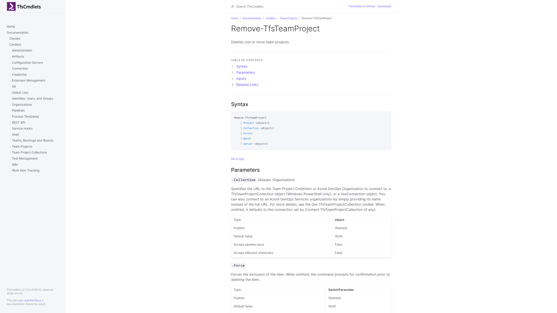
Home (11, 26)
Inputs (241, 78)
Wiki (15, 164)
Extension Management (28, 80)
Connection (20, 68)
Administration (22, 50)
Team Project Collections (29, 152)
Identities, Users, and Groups (32, 98)
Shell (15, 134)
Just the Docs (32, 300)
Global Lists (20, 92)
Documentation (17, 32)
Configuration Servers (27, 62)
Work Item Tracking (26, 170)
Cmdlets (15, 44)
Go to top (237, 158)
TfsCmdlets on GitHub (361, 6)
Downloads (384, 6)
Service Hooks (22, 128)
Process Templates (25, 116)
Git (14, 86)
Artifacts (18, 56)
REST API (18, 122)
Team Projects (22, 146)
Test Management (25, 158)
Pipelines (18, 110)
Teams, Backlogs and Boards (32, 140)
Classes (14, 38)
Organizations (22, 104)
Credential (19, 74)
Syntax (242, 66)
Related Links (247, 84)
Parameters (245, 72)
